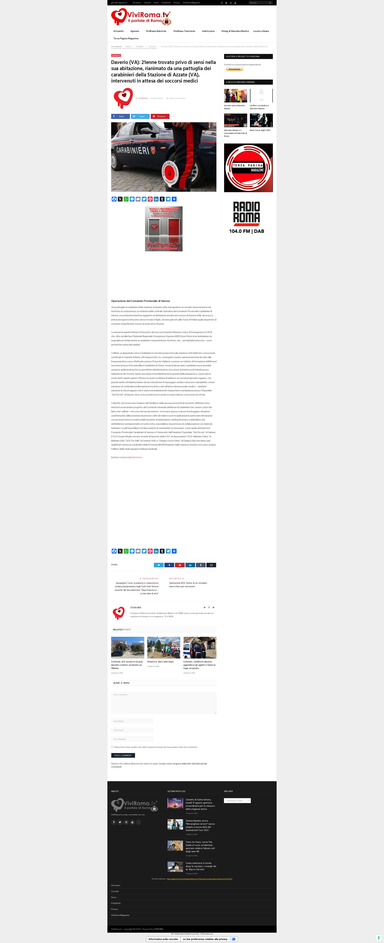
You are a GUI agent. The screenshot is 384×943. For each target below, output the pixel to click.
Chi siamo (137, 2)
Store (156, 2)
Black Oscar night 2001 (260, 130)
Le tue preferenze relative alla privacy (205, 939)
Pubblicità (166, 2)
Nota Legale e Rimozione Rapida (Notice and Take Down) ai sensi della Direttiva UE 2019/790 (199, 879)
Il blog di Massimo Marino (235, 31)
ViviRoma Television (184, 31)
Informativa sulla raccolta (163, 939)
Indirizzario (208, 31)
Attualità (118, 31)
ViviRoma (143, 98)
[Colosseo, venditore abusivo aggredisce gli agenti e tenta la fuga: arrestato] (199, 647)
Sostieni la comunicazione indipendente (242, 64)
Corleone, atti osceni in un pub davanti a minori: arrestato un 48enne (127, 665)
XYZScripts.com (206, 934)
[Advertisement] (163, 274)
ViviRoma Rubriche (156, 31)
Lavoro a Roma (261, 31)
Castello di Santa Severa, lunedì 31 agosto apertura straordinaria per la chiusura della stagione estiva (200, 804)
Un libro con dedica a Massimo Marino (259, 107)
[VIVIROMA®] (141, 16)
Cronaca (116, 55)
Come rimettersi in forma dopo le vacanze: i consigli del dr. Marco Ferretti (201, 866)
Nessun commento (177, 98)
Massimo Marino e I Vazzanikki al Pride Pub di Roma (235, 133)
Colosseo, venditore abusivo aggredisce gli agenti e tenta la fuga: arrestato (199, 665)
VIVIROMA (158, 929)
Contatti (147, 2)
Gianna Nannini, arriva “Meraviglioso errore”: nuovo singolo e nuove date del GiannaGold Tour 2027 (200, 825)
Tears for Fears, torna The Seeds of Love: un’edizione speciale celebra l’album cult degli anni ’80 (200, 847)
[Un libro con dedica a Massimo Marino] (261, 95)
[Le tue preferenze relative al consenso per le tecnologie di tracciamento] (379, 938)
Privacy (177, 2)
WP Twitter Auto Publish (180, 934)
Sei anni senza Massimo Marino (234, 107)
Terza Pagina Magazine (126, 38)
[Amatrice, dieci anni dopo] (163, 647)
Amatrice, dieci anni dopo (160, 662)
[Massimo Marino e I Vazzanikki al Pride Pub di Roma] (235, 120)
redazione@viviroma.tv (130, 457)
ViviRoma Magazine (191, 2)
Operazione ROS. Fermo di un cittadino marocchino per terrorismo (188, 585)
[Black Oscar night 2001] (261, 120)
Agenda (134, 31)
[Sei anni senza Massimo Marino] (235, 95)
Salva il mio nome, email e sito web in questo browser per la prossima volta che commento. (156, 747)
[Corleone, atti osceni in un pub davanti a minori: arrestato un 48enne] (127, 647)
